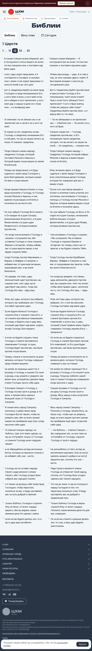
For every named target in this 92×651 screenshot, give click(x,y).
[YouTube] (14, 594)
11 (10, 51)
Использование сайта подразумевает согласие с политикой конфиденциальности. (31, 634)
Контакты (8, 579)
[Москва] (19, 12)
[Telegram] (9, 594)
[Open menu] (4, 12)
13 (20, 51)
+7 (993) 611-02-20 (11, 585)
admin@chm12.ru (11, 589)
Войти (72, 12)
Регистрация (81, 12)
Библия (9, 35)
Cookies (5, 638)
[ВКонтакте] (4, 594)
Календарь (8, 573)
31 (28, 51)
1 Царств (10, 43)
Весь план (28, 35)
